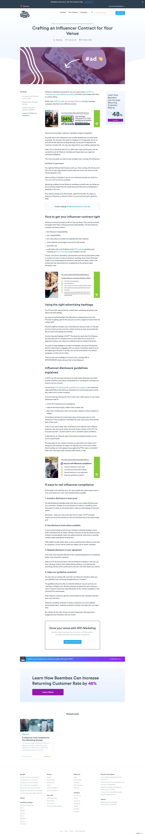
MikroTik (23, 818)
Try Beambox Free (115, 659)
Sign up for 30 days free (72, 642)
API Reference (78, 785)
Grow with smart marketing (29, 785)
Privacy (71, 831)
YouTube (76, 811)
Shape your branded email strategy (31, 790)
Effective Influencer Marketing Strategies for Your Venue (72, 24)
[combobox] (139, 833)
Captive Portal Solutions (54, 806)
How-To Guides (73, 12)
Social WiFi (50, 803)
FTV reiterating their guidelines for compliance (71, 387)
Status (76, 798)
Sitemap (76, 788)
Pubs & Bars (51, 780)
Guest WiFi (50, 801)
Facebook (77, 801)
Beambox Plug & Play (27, 805)
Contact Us (77, 795)
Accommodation (52, 790)
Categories (83, 12)
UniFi (21, 808)
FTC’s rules (77, 249)
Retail (49, 785)
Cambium (23, 824)
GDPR (66, 831)
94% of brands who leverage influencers (68, 101)
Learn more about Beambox (116, 6)
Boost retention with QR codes (30, 788)
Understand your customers (29, 780)
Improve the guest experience (29, 777)
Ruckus (22, 821)
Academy (63, 12)
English (138, 833)
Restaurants (51, 782)
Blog (75, 777)
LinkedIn (76, 809)
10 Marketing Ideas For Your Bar (78, 207)
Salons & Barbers (52, 788)
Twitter (76, 806)
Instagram (77, 803)
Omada (22, 813)
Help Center (78, 780)
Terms (61, 831)
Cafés (49, 777)
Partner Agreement (80, 831)
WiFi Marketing (52, 798)
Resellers (76, 782)
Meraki (22, 810)
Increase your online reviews (29, 782)
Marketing (59, 40)
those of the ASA (62, 252)
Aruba (22, 816)
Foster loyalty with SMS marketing (31, 793)
